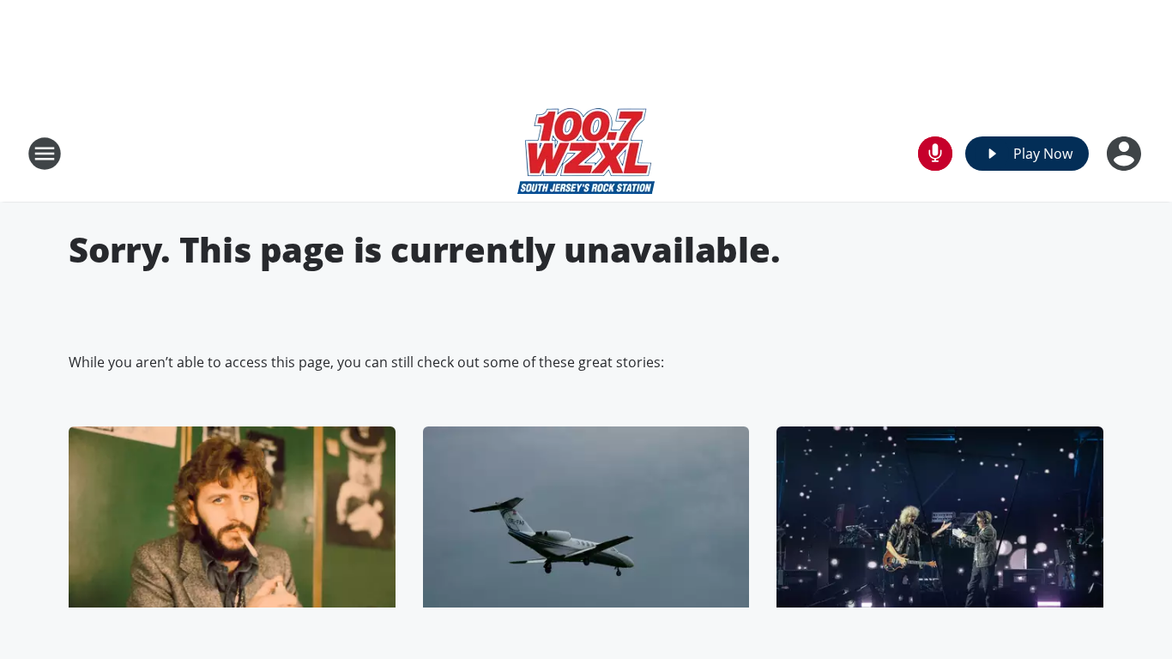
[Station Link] (586, 153)
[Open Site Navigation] (44, 153)
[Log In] (1126, 153)
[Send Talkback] (935, 153)
